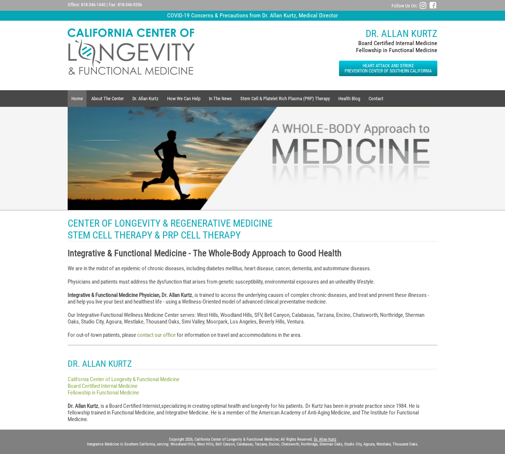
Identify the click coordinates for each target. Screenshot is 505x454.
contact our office (156, 335)
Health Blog (349, 98)
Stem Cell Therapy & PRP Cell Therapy (154, 235)
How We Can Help (183, 98)
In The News (220, 98)
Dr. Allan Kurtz (145, 98)
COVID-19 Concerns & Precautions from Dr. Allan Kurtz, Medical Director (252, 15)
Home (77, 98)
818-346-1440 (93, 4)
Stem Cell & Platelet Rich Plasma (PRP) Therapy (285, 98)
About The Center (107, 98)
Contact (376, 98)
